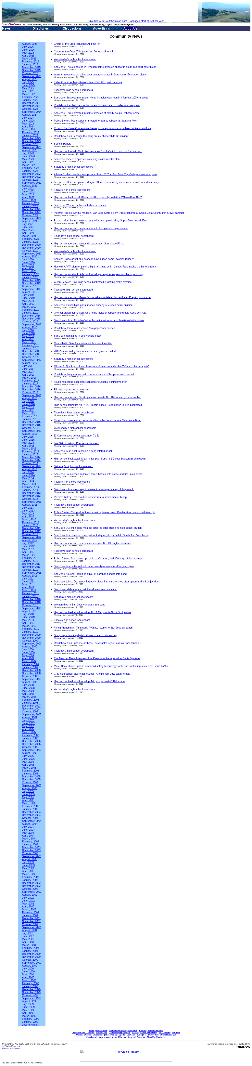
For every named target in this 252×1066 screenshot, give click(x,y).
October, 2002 (30, 888)
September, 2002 (31, 891)
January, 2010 (30, 631)
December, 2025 (31, 67)
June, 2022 (28, 191)
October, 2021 (30, 215)
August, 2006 (29, 752)
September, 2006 (31, 749)
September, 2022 (31, 182)
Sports (122, 1035)
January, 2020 (30, 277)
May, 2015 (28, 442)
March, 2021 (29, 235)
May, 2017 (28, 371)
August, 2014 (29, 469)
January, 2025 (30, 99)
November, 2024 (31, 105)
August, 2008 (29, 682)
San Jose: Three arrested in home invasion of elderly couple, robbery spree (97, 112)
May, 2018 (28, 336)
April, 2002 (28, 906)
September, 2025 (31, 76)
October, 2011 (30, 569)
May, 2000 (28, 974)
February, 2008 (30, 699)
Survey (122, 1037)
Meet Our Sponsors (156, 1037)
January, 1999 (30, 1021)
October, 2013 (30, 498)
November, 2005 (31, 779)
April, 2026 (28, 55)
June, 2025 (28, 85)
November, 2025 (31, 70)
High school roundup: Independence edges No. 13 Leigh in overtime (92, 543)
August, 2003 (29, 859)
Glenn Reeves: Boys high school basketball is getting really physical (93, 281)
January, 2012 (30, 560)
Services (176, 1033)
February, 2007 (30, 735)
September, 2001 (31, 927)
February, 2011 (30, 593)
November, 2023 (31, 141)
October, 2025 (30, 73)
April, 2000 (28, 977)
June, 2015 (28, 439)
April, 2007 (28, 729)
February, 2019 (30, 309)
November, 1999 (31, 992)
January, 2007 (30, 738)
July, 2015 (28, 436)
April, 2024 (28, 126)
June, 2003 (28, 865)
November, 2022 (31, 176)
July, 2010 (28, 614)
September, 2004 (31, 820)
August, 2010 (29, 611)
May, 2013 (28, 513)
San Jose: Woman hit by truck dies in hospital (80, 205)
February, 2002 (30, 912)
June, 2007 (28, 723)
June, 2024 (28, 120)
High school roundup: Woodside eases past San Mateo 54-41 (89, 243)
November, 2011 (31, 566)
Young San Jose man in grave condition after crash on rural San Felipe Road (97, 420)
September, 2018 (31, 324)
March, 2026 (29, 58)
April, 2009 (28, 658)
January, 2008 (30, 702)
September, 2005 (31, 785)
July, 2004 (28, 826)
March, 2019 (29, 306)
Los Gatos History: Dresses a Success (76, 443)
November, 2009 (31, 637)
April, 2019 (28, 303)
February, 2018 (30, 345)
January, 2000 (30, 986)
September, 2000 (31, 962)
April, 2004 (28, 835)
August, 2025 (29, 79)
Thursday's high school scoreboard (74, 235)
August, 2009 (29, 646)
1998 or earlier (30, 1024)
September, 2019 (31, 289)
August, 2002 (29, 894)
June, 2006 (28, 758)
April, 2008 (28, 693)
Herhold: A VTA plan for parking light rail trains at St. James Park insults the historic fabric (105, 266)
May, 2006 (28, 761)
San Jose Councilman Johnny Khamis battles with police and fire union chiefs (98, 474)
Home (91, 1030)
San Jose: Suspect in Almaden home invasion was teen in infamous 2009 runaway (101, 97)
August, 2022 (29, 185)
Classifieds (98, 1035)
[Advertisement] (126, 11)
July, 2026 (28, 46)
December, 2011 (31, 563)
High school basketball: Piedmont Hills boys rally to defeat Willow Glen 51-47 (98, 197)
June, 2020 (28, 262)
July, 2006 (28, 755)
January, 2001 (30, 950)
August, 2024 (29, 114)
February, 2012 (30, 557)
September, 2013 (31, 501)
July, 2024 (28, 117)
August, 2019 (29, 292)
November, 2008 (31, 673)
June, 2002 (28, 900)
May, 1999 (28, 1009)
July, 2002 (28, 897)
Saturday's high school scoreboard (73, 166)
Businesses (101, 1033)
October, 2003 (30, 853)
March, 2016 (29, 413)
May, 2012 (28, 549)
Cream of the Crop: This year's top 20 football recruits (84, 51)
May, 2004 (28, 832)
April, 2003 (28, 871)
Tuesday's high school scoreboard (73, 89)
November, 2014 (31, 460)
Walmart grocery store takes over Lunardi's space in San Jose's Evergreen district (100, 74)
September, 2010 (31, 608)
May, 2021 (28, 229)
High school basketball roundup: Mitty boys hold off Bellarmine (89, 681)
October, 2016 (30, 392)
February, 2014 (30, 487)
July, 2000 (28, 968)
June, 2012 (28, 546)
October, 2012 (30, 534)
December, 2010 (31, 599)
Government (115, 1033)
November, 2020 (31, 247)
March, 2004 (29, 838)
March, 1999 (29, 1015)
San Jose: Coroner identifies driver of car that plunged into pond (90, 573)
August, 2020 (29, 256)
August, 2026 (29, 43)
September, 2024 (31, 111)
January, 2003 (30, 879)
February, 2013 (30, 522)
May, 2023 (28, 159)
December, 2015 (31, 422)
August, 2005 (29, 788)
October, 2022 (30, 179)
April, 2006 (28, 764)
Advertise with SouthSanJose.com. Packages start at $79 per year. (126, 21)
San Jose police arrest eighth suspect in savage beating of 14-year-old (94, 489)
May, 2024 (28, 123)
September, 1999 (31, 998)
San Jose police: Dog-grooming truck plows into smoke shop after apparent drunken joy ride (106, 581)
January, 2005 (30, 809)
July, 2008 (28, 684)
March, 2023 (29, 164)
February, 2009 (30, 664)
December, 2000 (31, 953)
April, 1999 (28, 1012)
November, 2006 (31, 744)
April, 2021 (28, 232)
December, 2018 (31, 315)
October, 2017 (30, 357)
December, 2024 (31, 102)
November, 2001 (31, 921)
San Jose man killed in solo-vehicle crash (77, 335)
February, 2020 (30, 274)
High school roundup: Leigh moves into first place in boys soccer (91, 228)
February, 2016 (30, 416)
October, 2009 (30, 640)
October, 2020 (30, 250)
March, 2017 (29, 377)
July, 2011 (27, 578)
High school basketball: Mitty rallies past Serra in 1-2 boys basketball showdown (99, 458)
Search (131, 1037)
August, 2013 (29, 504)
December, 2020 (31, 244)
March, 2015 (29, 448)
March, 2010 (29, 625)
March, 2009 (29, 661)
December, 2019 (31, 280)
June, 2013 (28, 510)
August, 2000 (29, 965)
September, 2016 (31, 395)
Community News (117, 1030)
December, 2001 (31, 918)
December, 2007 (31, 705)
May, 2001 (28, 939)
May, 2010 (28, 619)
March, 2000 (29, 980)
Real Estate (164, 1033)
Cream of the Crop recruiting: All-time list (77, 43)
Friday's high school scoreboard (72, 189)
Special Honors (62, 143)
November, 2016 (31, 389)
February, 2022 (30, 203)
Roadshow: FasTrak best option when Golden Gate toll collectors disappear (97, 105)
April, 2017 (28, 374)
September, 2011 (31, 572)
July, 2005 (28, 791)
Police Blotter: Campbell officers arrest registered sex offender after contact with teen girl (104, 512)
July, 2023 (28, 153)
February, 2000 (30, 983)
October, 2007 (30, 711)
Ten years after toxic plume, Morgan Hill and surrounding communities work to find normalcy (106, 182)
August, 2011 (29, 575)
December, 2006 (31, 741)
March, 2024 (29, 129)
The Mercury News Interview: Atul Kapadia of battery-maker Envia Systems (97, 658)
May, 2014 (28, 478)
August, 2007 (29, 717)
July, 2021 (28, 224)
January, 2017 (30, 383)
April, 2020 (28, 268)
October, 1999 (30, 995)
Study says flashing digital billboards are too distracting (85, 635)
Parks (135, 1033)
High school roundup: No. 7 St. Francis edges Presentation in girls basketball (98, 404)
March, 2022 (29, 200)
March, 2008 (29, 696)
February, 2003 (30, 877)
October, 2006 (30, 747)
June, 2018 (28, 333)
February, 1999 (30, 1018)
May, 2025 (28, 88)
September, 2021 (31, 218)
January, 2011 (30, 596)
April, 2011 (28, 587)
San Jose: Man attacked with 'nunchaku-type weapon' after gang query (94, 566)
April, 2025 (28, 91)
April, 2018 (28, 339)
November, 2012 (31, 531)
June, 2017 (28, 368)
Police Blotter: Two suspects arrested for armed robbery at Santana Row (95, 120)
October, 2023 (30, 144)
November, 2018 (31, 318)
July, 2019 (28, 294)
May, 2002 (28, 903)
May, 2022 (28, 194)
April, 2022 (28, 197)
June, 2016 (28, 404)
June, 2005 (28, 794)
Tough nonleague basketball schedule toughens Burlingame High (90, 381)
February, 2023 (30, 167)
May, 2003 (28, 868)
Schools (126, 1033)
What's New (101, 1030)
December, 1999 (31, 989)
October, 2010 (30, 605)
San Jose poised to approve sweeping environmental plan (87, 159)
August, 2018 (29, 327)
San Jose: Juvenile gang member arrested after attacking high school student (98, 527)
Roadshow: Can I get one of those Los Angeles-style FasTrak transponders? (97, 643)
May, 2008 (28, 690)
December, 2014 (31, 457)
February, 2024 (30, 132)
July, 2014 (28, 472)
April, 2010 (28, 622)
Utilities (79, 1035)
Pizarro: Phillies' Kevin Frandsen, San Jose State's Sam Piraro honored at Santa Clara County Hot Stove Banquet (119, 212)
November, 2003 (31, 850)
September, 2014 (31, 466)
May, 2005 (28, 797)
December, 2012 (31, 528)
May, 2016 (28, 407)
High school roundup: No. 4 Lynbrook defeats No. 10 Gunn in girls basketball (97, 397)
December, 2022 (31, 173)
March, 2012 (29, 554)
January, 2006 (30, 773)
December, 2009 (31, 634)
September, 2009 (31, 643)
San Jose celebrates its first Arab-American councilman (85, 589)
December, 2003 (31, 847)
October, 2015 (30, 427)
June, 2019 (28, 297)
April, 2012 (28, 552)
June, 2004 (28, 829)
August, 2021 (29, 221)
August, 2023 (29, 150)
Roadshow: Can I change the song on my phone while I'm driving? (91, 136)
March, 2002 (29, 909)
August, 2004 (29, 823)
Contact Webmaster (11, 1048)
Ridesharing (111, 1035)
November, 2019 (31, 283)
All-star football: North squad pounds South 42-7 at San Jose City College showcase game (105, 174)
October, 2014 (30, 463)
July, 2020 (28, 259)
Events (142, 1030)
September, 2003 (31, 856)
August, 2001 (29, 930)
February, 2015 (30, 451)
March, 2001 (29, 944)
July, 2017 (28, 365)
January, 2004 (30, 844)
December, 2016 (31, 386)
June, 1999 (28, 1007)
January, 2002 (30, 915)
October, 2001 (30, 924)
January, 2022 (30, 206)
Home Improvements (108, 1037)
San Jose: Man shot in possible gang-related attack (83, 450)
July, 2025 (28, 82)
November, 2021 (31, 212)
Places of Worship (148, 1033)
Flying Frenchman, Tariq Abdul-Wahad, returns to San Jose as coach (93, 627)
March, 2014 (29, 484)
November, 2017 (31, 354)
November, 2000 (31, 956)
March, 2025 (29, 94)
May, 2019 (28, 300)
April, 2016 (28, 410)
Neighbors (132, 1030)
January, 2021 (30, 241)
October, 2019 (30, 286)
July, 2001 (28, 933)
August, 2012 (29, 540)
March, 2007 (29, 732)
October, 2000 (30, 959)
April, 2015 (28, 445)
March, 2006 (29, 767)
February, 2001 (30, 947)
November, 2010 (31, 602)
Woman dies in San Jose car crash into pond (79, 604)
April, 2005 (28, 800)
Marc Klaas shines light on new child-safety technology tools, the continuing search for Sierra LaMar (111, 666)
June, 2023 (28, 156)
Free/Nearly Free (151, 1035)
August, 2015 (29, 433)
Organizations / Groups (83, 1033)
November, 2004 (31, 814)
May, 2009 (28, 655)
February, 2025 (30, 97)
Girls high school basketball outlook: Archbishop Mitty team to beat (92, 673)
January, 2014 (30, 489)
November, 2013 (31, 495)
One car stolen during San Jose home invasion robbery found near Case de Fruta (100, 312)
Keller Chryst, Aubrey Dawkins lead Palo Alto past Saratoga (88, 82)
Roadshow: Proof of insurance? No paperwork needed (84, 328)
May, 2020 (28, 265)
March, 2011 (29, 590)
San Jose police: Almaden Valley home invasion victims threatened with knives (99, 320)
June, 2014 (28, 475)
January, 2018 (30, 348)
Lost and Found (134, 1035)
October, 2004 (30, 817)
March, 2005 (29, 803)
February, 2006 (30, 770)
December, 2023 (31, 138)
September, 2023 (31, 147)
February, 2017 (30, 380)
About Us (141, 1037)
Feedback (91, 1037)
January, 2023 (30, 170)
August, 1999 (29, 1001)
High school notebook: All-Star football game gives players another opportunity (98, 274)
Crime (88, 1035)
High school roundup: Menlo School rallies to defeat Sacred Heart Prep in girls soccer (102, 297)
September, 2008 (31, 679)
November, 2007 (31, 708)
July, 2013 (28, 507)
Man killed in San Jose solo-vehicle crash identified (83, 343)
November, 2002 (31, 885)
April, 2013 (28, 516)
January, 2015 (30, 454)
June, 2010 (28, 617)
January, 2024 (30, 135)
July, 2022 (28, 188)
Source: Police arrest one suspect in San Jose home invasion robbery (94, 258)
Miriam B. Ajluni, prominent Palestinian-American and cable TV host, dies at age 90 (101, 366)
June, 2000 (28, 971)
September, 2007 (31, 714)
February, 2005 (30, 806)
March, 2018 (29, 342)
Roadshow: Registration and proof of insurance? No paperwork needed (94, 374)
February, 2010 (30, 628)
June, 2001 (28, 936)
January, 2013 (30, 525)
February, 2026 (30, 61)
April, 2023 (28, 162)
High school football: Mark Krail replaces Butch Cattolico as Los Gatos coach (98, 151)
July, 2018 (28, 330)
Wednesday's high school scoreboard (75, 59)
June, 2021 (28, 227)
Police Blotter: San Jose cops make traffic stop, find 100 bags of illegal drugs (98, 558)
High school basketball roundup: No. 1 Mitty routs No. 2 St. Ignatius (92, 612)
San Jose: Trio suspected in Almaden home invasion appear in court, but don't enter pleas (105, 66)
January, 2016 (30, 419)
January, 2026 (30, 64)
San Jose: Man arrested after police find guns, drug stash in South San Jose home (101, 535)
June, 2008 (28, 687)
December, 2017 (31, 351)
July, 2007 (28, 720)
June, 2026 (28, 49)
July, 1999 (28, 1004)
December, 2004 (31, 812)
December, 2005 (31, 776)
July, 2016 (28, 401)
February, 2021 (30, 238)
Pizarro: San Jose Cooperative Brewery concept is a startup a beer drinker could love (102, 128)
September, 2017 (31, 359)
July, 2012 (28, 543)
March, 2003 (29, 874)
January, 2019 (30, 312)
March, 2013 (29, 519)
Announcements (155, 1030)
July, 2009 (28, 649)
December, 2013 (31, 492)
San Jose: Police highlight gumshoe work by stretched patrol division (93, 305)
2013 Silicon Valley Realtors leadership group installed (85, 351)
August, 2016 (29, 398)
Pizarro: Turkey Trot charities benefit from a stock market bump (90, 497)
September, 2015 (31, 430)
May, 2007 (28, 726)
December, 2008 (31, 670)
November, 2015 (31, 424)
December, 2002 (31, 882)
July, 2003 (28, 862)
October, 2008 (30, 676)
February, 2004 (30, 841)
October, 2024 (30, 108)
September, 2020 (31, 253)
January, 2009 (30, 667)
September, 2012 (31, 537)
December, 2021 (31, 209)
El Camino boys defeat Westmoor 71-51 (76, 435)
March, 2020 (29, 271)
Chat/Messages (168, 1035)
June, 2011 (28, 581)
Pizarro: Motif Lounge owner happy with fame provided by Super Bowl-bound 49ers (101, 220)
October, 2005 (30, 782)
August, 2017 (29, 362)
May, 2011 (28, 584)
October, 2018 (30, 321)
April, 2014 (28, 481)
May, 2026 (28, 52)
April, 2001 (28, 942)
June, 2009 (28, 652)
